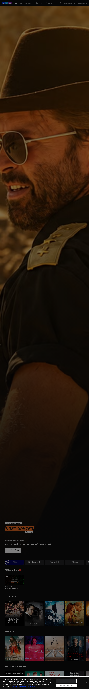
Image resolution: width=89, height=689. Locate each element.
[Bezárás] (86, 683)
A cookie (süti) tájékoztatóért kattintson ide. (23, 686)
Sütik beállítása (66, 681)
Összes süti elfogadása (66, 685)
